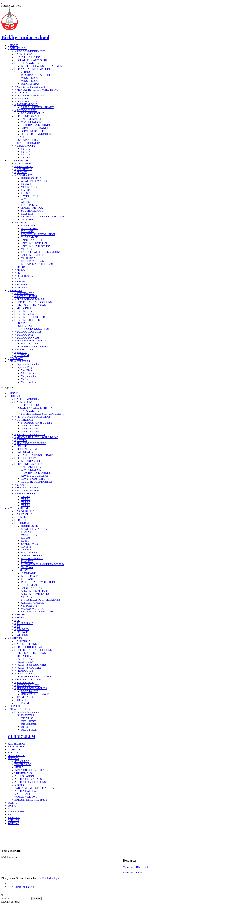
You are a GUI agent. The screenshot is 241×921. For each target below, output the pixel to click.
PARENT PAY (25, 311)
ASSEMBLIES (24, 166)
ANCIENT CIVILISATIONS (36, 246)
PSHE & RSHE (25, 275)
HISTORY (22, 222)
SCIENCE (22, 284)
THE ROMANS (29, 237)
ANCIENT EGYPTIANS (34, 243)
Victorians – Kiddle (133, 872)
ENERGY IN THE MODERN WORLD (42, 216)
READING (23, 281)
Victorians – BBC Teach (135, 867)
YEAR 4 (25, 151)
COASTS (26, 198)
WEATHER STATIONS (34, 181)
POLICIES (22, 98)
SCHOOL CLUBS (27, 110)
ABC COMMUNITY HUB (31, 51)
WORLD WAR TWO (32, 260)
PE (18, 272)
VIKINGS (26, 249)
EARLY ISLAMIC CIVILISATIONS (40, 252)
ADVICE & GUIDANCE (35, 128)
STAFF (20, 136)
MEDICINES (24, 308)
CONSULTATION (31, 122)
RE (18, 278)
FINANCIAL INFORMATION (33, 69)
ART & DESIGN (25, 163)
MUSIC (21, 269)
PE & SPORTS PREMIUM (31, 95)
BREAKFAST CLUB (32, 113)
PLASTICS (27, 213)
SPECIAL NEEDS (31, 119)
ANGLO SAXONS (31, 240)
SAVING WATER (30, 196)
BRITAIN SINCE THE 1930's (37, 263)
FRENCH (22, 172)
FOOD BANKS (29, 343)
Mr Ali (24, 379)
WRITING (22, 287)
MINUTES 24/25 (30, 80)
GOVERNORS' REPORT (35, 131)
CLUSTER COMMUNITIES (36, 134)
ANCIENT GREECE (32, 255)
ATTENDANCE (25, 293)
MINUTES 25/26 (30, 83)
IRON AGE (27, 231)
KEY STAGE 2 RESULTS (31, 86)
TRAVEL (22, 352)
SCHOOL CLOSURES (29, 331)
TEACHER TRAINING (30, 142)
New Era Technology (48, 878)
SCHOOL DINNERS (28, 337)
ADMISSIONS (24, 54)
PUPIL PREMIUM (27, 101)
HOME (14, 45)
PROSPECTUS (25, 322)
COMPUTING (24, 169)
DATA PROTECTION (29, 57)
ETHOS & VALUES (28, 63)
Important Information (28, 364)
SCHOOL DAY (25, 334)
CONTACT (16, 358)
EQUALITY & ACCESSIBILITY (35, 60)
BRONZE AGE (29, 228)
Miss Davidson (29, 382)
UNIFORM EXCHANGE (35, 346)
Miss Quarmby (28, 373)
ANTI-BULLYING (26, 296)
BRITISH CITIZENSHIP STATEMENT (42, 66)
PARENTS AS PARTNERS (31, 317)
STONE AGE (28, 225)
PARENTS (16, 290)
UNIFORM (23, 355)
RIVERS (25, 190)
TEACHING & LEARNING (36, 125)
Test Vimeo (27, 219)
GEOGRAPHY (25, 175)
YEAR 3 (25, 148)
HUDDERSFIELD (31, 178)
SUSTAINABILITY (27, 139)
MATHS (21, 266)
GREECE (26, 201)
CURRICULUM (19, 160)
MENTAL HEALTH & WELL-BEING (37, 89)
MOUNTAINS (29, 187)
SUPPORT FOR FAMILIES (32, 340)
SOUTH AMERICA (32, 210)
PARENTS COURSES (29, 320)
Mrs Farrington (29, 376)
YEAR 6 (25, 157)
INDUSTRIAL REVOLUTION (38, 234)
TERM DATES (25, 349)
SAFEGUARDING (27, 104)
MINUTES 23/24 (30, 77)
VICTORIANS (29, 258)
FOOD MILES (29, 204)
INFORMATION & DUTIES (36, 74)
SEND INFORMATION (30, 116)
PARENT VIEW (25, 314)
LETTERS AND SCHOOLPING (34, 302)
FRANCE (26, 184)
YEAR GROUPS (25, 145)
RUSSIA (25, 193)
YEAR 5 (25, 154)
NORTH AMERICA (32, 207)
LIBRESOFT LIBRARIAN (31, 305)
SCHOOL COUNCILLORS (36, 328)
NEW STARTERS (20, 361)
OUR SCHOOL (18, 48)
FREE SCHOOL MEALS (30, 299)
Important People (25, 367)
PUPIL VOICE (25, 325)
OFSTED (22, 92)
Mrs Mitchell (27, 370)
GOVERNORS (25, 72)
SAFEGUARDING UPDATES (37, 107)
